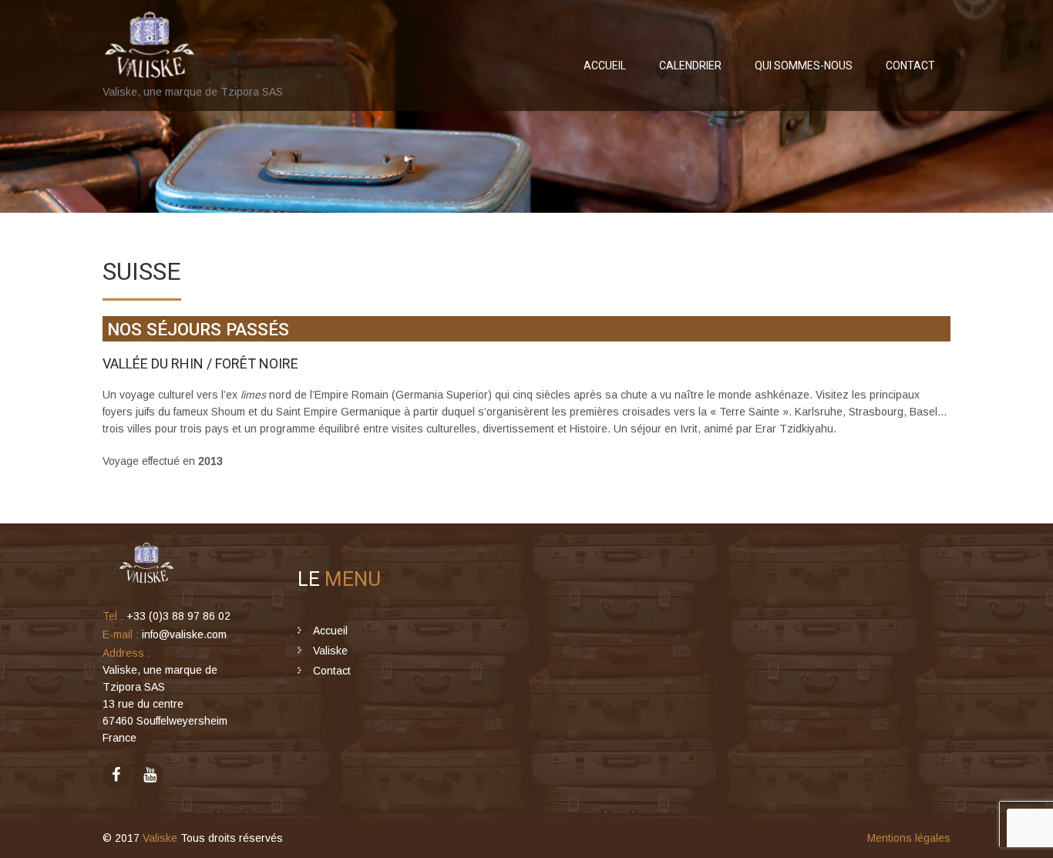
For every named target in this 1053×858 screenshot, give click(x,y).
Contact (910, 65)
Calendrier (690, 65)
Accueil (605, 65)
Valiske (330, 650)
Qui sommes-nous (804, 65)
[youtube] (149, 775)
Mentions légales (908, 838)
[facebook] (116, 775)
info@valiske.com (184, 634)
